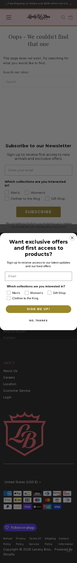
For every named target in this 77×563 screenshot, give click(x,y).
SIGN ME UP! (38, 309)
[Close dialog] (72, 238)
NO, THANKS (38, 320)
